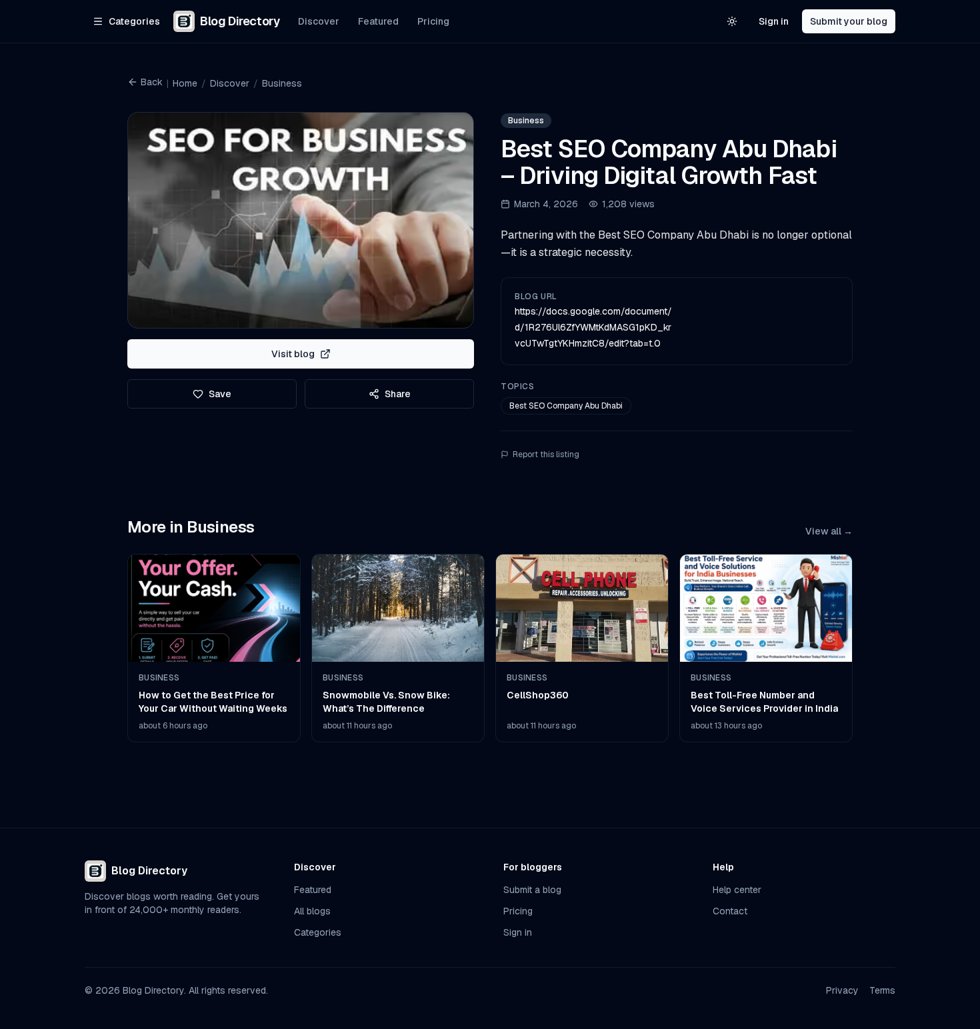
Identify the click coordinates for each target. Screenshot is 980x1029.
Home (185, 83)
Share (398, 394)
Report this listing (546, 454)
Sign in (774, 21)
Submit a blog (532, 890)
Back (152, 82)
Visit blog (293, 354)
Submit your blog (848, 21)
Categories (317, 932)
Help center (737, 890)
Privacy (842, 990)
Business (282, 83)
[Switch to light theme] (732, 21)
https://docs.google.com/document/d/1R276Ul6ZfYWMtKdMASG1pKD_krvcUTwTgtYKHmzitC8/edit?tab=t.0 (593, 327)
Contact (730, 911)
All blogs (312, 911)
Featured (378, 21)
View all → (829, 531)
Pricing (433, 21)
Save (220, 394)
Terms (882, 990)
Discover (318, 21)
